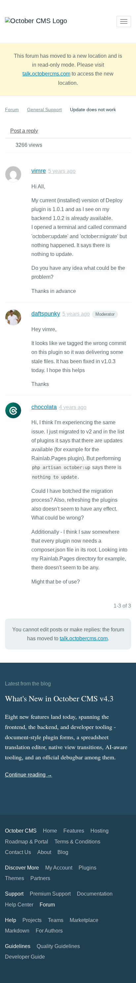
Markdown (17, 931)
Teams (55, 920)
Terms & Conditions (77, 841)
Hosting (99, 831)
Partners (40, 878)
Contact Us (18, 852)
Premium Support (50, 894)
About (44, 852)
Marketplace (84, 920)
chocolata (44, 407)
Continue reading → (28, 774)
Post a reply (24, 131)
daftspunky (45, 313)
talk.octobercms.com (46, 74)
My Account (58, 868)
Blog (62, 852)
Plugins (87, 868)
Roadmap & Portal (26, 841)
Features (73, 831)
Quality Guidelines (58, 946)
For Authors (49, 931)
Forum (12, 109)
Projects (32, 920)
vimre (38, 171)
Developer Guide (25, 957)
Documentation (95, 894)
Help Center (19, 904)
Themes (14, 878)
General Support (44, 109)
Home (50, 831)
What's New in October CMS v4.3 (59, 698)
